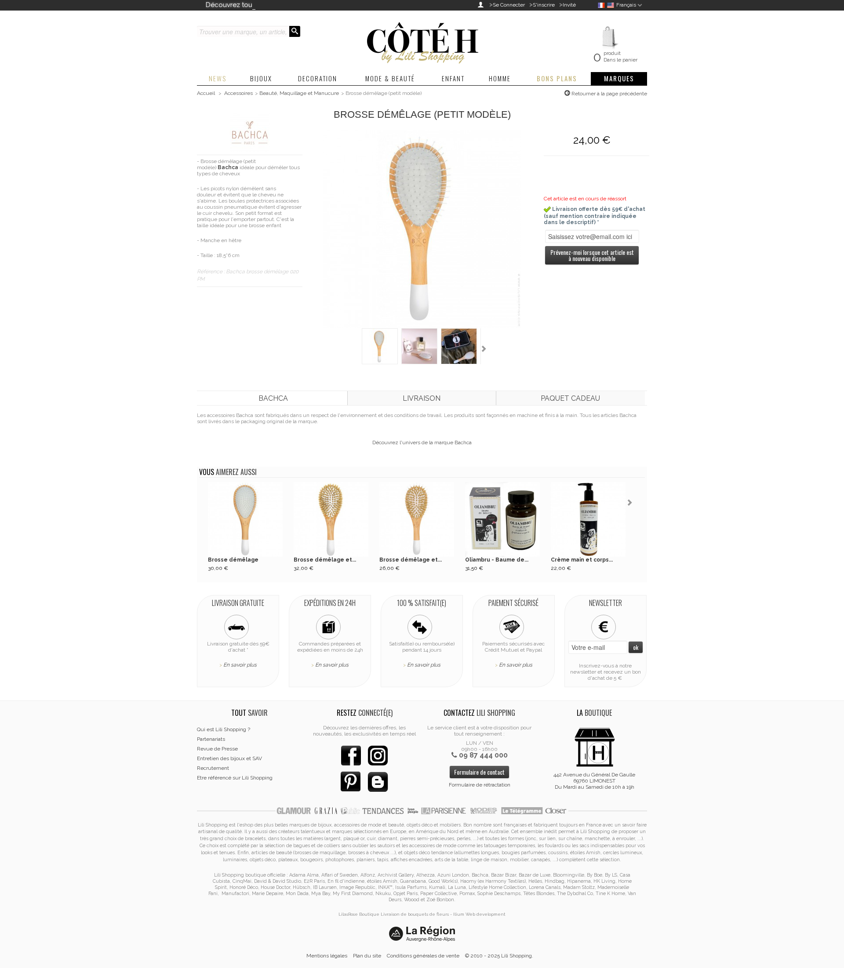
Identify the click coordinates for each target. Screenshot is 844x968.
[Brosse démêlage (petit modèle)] (422, 229)
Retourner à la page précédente (608, 94)
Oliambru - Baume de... (496, 560)
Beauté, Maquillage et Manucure (299, 93)
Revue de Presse (217, 749)
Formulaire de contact (479, 771)
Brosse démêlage (233, 560)
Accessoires (238, 93)
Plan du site (367, 956)
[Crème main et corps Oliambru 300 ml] (588, 519)
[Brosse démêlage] (245, 519)
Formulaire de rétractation (479, 785)
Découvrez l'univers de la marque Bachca (422, 442)
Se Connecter (509, 5)
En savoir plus (240, 665)
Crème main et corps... (582, 560)
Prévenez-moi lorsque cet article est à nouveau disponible (592, 255)
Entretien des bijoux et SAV (229, 758)
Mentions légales (326, 956)
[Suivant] (631, 504)
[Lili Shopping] (422, 40)
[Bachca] (249, 132)
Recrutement (213, 768)
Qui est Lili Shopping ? (223, 729)
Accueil (206, 93)
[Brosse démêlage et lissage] (331, 519)
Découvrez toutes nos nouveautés (259, 5)
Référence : (211, 271)
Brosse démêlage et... (325, 560)
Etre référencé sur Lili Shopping (235, 778)
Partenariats (211, 739)
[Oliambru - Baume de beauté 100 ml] (502, 519)
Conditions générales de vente (423, 956)
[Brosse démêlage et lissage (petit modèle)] (416, 519)
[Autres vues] (356, 349)
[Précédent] (203, 504)
